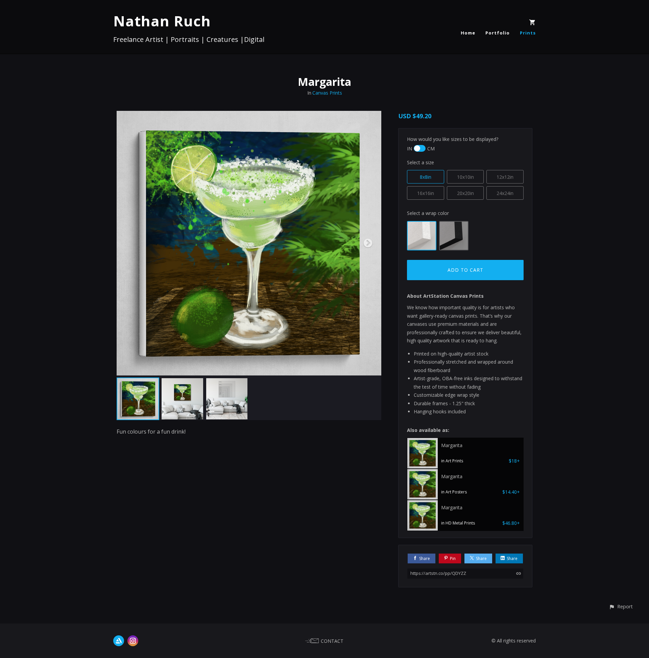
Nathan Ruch (162, 20)
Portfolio (497, 33)
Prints (528, 33)
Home (468, 33)
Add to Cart (465, 270)
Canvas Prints (327, 93)
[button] (620, 606)
